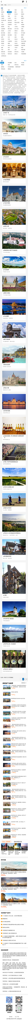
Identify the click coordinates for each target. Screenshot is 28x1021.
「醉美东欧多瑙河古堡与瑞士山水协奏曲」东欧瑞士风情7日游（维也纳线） (18, 739)
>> (26, 679)
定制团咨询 (18, 1012)
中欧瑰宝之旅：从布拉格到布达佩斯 (10, 984)
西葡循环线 (5, 918)
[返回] (1, 2)
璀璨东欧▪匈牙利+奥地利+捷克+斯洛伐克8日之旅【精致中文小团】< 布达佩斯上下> (18, 745)
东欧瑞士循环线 (14, 692)
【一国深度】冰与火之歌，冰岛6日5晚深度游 (12, 915)
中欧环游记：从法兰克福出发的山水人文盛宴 (12, 975)
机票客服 (9, 1012)
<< (21, 679)
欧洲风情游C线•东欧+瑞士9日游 (18, 698)
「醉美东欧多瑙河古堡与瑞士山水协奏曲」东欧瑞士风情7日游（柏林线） (18, 726)
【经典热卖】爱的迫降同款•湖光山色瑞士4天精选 (13, 924)
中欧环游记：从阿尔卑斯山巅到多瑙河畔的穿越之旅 (14, 978)
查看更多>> (24, 682)
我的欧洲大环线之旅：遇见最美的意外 (11, 960)
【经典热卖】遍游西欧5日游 (9, 930)
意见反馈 (19, 1018)
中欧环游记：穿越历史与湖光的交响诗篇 (11, 981)
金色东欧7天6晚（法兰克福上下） (18, 821)
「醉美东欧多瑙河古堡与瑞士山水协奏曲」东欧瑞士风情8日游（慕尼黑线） (18, 752)
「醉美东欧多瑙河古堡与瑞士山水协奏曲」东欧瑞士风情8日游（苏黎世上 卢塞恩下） (18, 797)
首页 (2, 4)
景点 (5, 4)
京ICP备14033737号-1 (11, 1018)
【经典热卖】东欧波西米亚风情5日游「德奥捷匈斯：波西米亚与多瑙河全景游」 (18, 687)
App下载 (17, 1016)
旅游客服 (19, 1004)
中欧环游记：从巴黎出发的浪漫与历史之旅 (12, 991)
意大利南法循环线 (6, 921)
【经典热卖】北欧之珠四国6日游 (10, 933)
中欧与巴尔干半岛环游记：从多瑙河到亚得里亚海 (13, 972)
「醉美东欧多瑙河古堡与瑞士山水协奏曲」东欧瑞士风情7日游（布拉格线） (18, 791)
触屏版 (10, 1016)
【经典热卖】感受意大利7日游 (9, 940)
